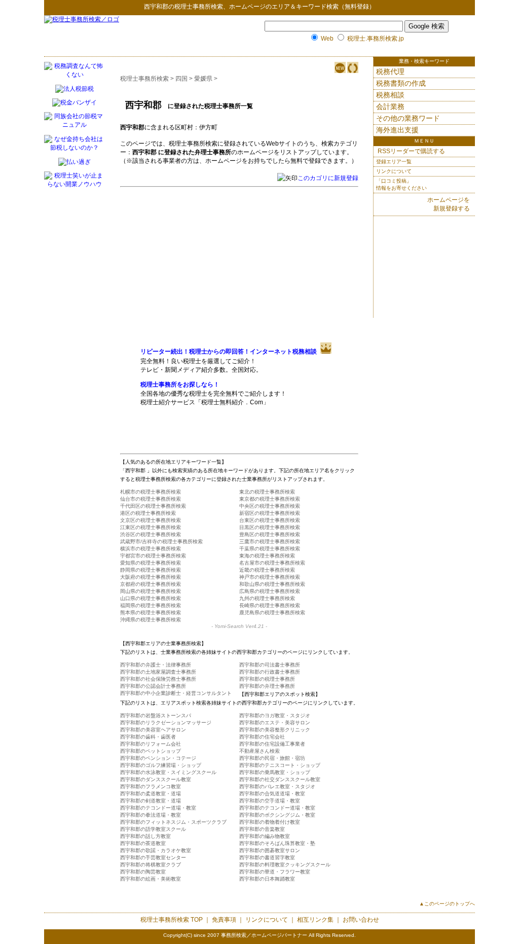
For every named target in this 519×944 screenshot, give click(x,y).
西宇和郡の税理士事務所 (267, 679)
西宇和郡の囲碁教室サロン (269, 850)
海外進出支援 (397, 130)
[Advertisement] (225, 264)
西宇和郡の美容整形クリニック (274, 729)
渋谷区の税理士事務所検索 (150, 534)
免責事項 (224, 919)
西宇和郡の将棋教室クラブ (150, 864)
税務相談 (390, 95)
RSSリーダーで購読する (410, 151)
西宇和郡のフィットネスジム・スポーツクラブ (173, 822)
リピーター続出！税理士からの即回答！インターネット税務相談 (228, 351)
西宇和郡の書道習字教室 (267, 857)
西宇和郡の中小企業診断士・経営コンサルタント (176, 693)
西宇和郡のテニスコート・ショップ (279, 765)
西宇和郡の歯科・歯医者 (148, 737)
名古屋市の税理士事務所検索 (272, 563)
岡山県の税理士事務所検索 (150, 591)
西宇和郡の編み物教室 (264, 836)
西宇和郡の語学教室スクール (153, 829)
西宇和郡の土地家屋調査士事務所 (158, 672)
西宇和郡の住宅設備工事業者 (272, 744)
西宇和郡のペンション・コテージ (158, 758)
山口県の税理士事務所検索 (150, 598)
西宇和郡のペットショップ (150, 751)
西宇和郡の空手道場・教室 (269, 800)
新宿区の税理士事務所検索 (269, 513)
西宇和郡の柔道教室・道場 (150, 793)
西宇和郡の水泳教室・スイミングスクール (168, 772)
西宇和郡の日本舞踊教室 (267, 879)
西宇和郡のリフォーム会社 (150, 744)
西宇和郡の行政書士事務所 (269, 672)
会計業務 (390, 106)
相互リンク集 (315, 919)
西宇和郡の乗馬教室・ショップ (274, 772)
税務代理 (390, 71)
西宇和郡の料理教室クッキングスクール (284, 864)
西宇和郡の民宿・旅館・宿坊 (272, 758)
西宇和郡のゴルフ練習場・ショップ (160, 765)
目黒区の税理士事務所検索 (269, 527)
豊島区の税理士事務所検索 (269, 534)
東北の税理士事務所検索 (267, 492)
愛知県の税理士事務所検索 (150, 563)
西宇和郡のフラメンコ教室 (150, 786)
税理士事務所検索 (198, 6)
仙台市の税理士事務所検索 (150, 499)
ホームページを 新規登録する (448, 204)
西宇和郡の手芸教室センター (153, 857)
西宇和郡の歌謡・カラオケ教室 (155, 850)
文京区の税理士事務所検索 (150, 520)
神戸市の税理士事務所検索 (269, 577)
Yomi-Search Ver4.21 (239, 626)
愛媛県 (203, 78)
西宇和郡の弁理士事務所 (267, 686)
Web (327, 38)
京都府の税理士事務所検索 (150, 584)
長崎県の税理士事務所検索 (269, 605)
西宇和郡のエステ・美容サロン (274, 722)
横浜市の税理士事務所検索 (150, 548)
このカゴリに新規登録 (328, 178)
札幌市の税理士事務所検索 (150, 492)
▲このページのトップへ (447, 903)
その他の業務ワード (408, 118)
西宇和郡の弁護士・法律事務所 (155, 665)
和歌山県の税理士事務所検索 (272, 584)
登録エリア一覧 (394, 161)
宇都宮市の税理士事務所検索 (153, 555)
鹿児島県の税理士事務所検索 (272, 612)
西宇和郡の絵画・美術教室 (150, 879)
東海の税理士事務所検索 (267, 555)
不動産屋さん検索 (259, 751)
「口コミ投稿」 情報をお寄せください (401, 184)
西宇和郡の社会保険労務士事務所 (158, 679)
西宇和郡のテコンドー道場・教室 (158, 808)
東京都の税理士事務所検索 (269, 499)
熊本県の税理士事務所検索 (150, 612)
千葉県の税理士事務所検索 (269, 548)
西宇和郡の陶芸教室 (143, 872)
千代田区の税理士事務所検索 (153, 506)
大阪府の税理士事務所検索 (150, 577)
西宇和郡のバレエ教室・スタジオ (277, 786)
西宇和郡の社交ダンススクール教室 (279, 779)
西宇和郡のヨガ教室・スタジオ (274, 715)
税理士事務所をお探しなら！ (179, 384)
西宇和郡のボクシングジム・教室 (277, 815)
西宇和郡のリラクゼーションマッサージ (165, 722)
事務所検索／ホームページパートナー (264, 935)
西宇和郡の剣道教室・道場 (150, 800)
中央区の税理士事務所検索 (269, 506)
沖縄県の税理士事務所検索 (150, 619)
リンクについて (394, 171)
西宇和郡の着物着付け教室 (269, 822)
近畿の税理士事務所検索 (267, 570)
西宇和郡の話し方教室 (145, 836)
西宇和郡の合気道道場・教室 (272, 793)
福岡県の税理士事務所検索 (150, 605)
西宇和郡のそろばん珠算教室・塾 (277, 843)
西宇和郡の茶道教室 (143, 843)
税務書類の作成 (401, 83)
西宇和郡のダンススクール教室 (155, 779)
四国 (181, 78)
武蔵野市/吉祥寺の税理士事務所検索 (161, 541)
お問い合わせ (361, 919)
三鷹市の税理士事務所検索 (269, 541)
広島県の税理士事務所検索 (269, 591)
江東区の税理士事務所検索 (150, 527)
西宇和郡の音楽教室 (262, 829)
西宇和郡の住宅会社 (262, 737)
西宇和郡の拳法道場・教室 (150, 815)
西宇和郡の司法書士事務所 (269, 665)
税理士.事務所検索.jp (375, 38)
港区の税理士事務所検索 (148, 513)
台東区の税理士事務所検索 (269, 520)
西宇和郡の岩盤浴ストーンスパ (155, 715)
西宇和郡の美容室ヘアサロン (153, 729)
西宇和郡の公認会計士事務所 (153, 686)
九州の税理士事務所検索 (267, 598)
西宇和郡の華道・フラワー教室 (274, 872)
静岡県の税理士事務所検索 (150, 570)
